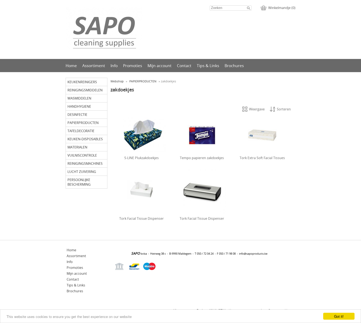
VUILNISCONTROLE (82, 155)
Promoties (132, 65)
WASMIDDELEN (79, 98)
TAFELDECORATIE (80, 131)
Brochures (234, 65)
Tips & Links (208, 65)
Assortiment (93, 65)
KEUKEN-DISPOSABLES (85, 139)
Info (114, 65)
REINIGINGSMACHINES (85, 163)
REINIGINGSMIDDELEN (85, 90)
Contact (184, 65)
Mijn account (159, 65)
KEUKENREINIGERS (82, 82)
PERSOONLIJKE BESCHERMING (79, 182)
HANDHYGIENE (79, 106)
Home (71, 65)
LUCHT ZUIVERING (81, 171)
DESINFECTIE (77, 114)
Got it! (339, 316)
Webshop (117, 81)
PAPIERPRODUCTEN (83, 122)
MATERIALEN (77, 147)
